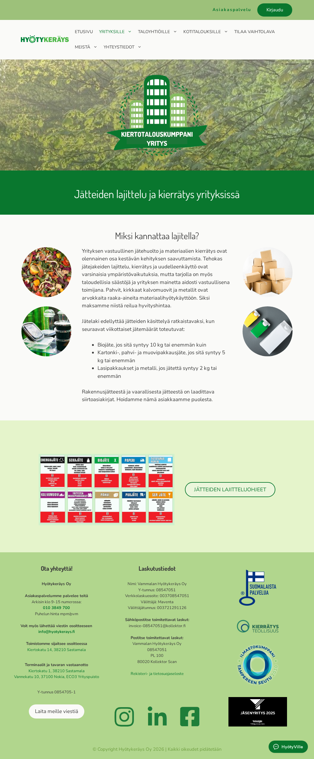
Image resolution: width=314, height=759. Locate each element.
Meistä (82, 47)
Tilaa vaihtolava (254, 32)
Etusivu (84, 32)
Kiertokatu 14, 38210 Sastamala (56, 650)
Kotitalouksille (202, 32)
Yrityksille (111, 32)
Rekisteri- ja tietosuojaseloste (157, 674)
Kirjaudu (274, 10)
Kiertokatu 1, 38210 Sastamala (57, 671)
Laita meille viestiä (56, 711)
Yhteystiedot (119, 47)
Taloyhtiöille (154, 32)
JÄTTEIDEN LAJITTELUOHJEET (230, 489)
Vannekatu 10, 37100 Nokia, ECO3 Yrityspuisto (56, 677)
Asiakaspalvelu (232, 10)
